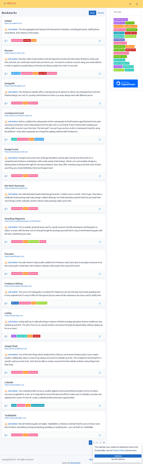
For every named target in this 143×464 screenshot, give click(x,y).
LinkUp (8, 313)
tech (14, 336)
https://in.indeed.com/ (13, 23)
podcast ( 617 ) (120, 56)
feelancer (39, 139)
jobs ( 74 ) (130, 46)
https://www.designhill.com (15, 86)
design (43, 241)
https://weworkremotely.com (16, 188)
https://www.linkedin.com (14, 385)
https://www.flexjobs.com (14, 256)
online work (17, 40)
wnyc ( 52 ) (129, 70)
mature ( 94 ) (119, 50)
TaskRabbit (10, 415)
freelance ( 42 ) (120, 43)
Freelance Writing (14, 283)
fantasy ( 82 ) (130, 36)
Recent (101, 13)
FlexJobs (9, 254)
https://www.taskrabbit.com (15, 418)
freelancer (33, 241)
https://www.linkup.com (14, 315)
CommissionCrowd (14, 113)
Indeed (8, 21)
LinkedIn (9, 382)
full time (43, 73)
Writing (15, 303)
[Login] (137, 4)
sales (14, 139)
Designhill (10, 83)
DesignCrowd (11, 149)
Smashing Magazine (15, 218)
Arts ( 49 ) (130, 23)
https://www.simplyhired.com (16, 349)
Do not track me (118, 459)
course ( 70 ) (119, 33)
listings (27, 40)
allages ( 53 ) (119, 23)
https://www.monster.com (15, 53)
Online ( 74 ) (130, 50)
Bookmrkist (75, 463)
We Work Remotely (14, 185)
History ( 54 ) (119, 46)
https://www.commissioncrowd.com (18, 115)
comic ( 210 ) (132, 29)
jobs (34, 40)
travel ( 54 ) (128, 66)
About (91, 459)
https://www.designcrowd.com (16, 152)
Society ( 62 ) (119, 60)
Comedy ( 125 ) (120, 29)
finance (36, 336)
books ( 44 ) (118, 26)
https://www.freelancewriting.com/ (18, 286)
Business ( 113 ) (131, 26)
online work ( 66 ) (121, 53)
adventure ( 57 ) (120, 19)
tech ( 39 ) (118, 66)
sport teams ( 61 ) (121, 63)
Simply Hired (11, 346)
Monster (9, 50)
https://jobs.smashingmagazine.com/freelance (22, 221)
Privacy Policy (118, 450)
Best (92, 13)
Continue (118, 456)
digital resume (38, 405)
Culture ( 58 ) (131, 33)
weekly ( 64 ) (119, 70)
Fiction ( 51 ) (119, 39)
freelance (52, 73)
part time (16, 73)
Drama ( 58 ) (119, 36)
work (14, 405)
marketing (21, 336)
